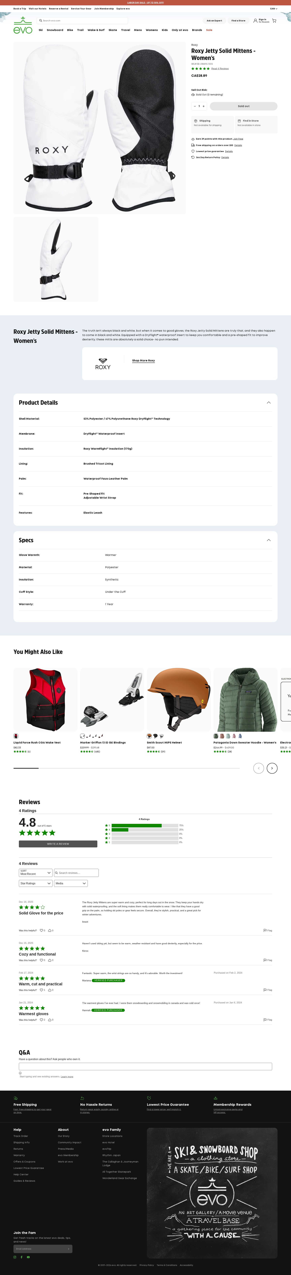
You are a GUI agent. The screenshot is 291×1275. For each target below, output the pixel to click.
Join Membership (104, 9)
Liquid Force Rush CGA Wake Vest (37, 742)
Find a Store (238, 21)
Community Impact (69, 1143)
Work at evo (65, 1162)
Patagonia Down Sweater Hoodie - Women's (245, 742)
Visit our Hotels (37, 9)
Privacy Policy (147, 1265)
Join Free (238, 139)
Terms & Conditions (167, 1265)
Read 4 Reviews (220, 68)
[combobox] (82, 20)
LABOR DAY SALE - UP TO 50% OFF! (145, 3)
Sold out (244, 106)
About (63, 1129)
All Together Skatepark (116, 1172)
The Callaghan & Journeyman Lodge (120, 1164)
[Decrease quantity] (194, 106)
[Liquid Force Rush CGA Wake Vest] (45, 700)
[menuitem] (41, 30)
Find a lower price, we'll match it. (164, 1109)
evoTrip (106, 1149)
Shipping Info (21, 1143)
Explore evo (123, 9)
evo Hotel (108, 1143)
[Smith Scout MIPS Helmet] (179, 700)
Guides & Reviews (24, 1181)
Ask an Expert (214, 21)
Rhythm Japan (111, 1155)
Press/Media (66, 1149)
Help (17, 1129)
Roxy (194, 45)
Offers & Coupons (24, 1162)
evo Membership (68, 1155)
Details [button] (238, 145)
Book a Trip (19, 9)
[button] (144, 825)
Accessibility (186, 1265)
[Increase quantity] (203, 106)
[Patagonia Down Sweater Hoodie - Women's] (246, 700)
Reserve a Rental (58, 9)
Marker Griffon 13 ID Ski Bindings (103, 742)
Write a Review (58, 844)
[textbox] (145, 1066)
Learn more (67, 1076)
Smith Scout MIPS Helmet (164, 742)
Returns (18, 1149)
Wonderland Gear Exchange (119, 1178)
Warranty (19, 1155)
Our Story (63, 1136)
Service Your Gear (81, 9)
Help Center (20, 1175)
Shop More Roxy (143, 360)
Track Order (20, 1136)
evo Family (111, 1129)
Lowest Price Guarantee (28, 1168)
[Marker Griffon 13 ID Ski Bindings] (112, 700)
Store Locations (112, 1136)
